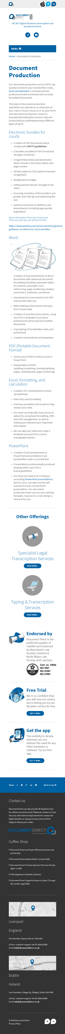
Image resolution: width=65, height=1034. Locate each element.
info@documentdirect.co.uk (26, 948)
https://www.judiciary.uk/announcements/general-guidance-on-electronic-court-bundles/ (36, 227)
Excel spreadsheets (19, 91)
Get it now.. (35, 760)
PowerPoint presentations (39, 479)
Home (12, 56)
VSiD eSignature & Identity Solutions (25, 874)
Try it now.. (35, 713)
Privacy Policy (15, 1023)
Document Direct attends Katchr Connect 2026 (30, 859)
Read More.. (32, 566)
